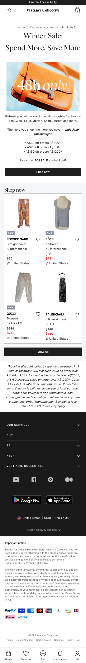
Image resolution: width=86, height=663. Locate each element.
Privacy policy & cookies (41, 530)
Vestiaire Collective (25, 466)
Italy (78, 640)
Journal (20, 27)
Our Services (18, 425)
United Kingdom (24, 640)
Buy (10, 435)
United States (43, 640)
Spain (70, 640)
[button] (77, 10)
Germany (59, 640)
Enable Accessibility (43, 2)
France (9, 640)
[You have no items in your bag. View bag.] (77, 10)
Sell (10, 445)
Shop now (43, 172)
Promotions (37, 27)
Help (11, 456)
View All (43, 351)
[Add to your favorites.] (37, 239)
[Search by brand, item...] (8, 10)
